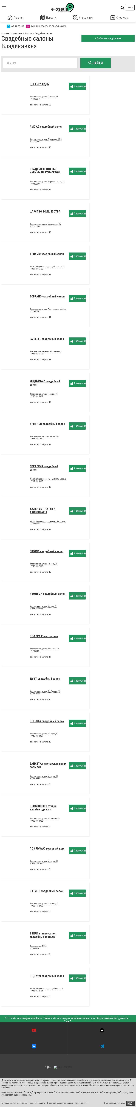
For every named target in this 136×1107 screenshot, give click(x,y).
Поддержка (109, 1103)
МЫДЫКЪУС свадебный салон (45, 383)
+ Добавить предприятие (108, 38)
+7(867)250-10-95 (36, 863)
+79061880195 (35, 99)
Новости (51, 17)
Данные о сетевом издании (14, 1103)
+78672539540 (35, 141)
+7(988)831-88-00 (36, 821)
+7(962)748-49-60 (36, 481)
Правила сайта (82, 1103)
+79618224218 (35, 651)
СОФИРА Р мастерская (44, 636)
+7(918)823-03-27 (36, 736)
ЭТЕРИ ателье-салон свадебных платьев (43, 935)
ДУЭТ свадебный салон (45, 678)
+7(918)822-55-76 (36, 354)
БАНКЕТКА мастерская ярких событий (48, 765)
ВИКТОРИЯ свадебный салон (44, 468)
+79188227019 (35, 948)
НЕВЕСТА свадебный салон (47, 721)
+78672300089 (35, 226)
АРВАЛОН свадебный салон (47, 424)
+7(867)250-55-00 (36, 269)
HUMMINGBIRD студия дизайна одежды (43, 807)
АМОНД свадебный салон (46, 126)
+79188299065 (35, 778)
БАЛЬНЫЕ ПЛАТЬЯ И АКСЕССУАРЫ (42, 510)
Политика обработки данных (60, 1103)
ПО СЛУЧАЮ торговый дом (47, 848)
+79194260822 (35, 311)
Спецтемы (122, 17)
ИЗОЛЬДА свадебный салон (47, 593)
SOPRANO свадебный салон (47, 296)
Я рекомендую (79, 86)
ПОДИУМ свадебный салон (47, 976)
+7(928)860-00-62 (36, 396)
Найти (97, 63)
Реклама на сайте (37, 1103)
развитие (121, 1103)
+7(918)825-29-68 (36, 566)
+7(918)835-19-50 (36, 439)
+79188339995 (35, 184)
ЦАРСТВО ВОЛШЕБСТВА (45, 211)
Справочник (86, 17)
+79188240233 (35, 693)
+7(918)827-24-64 (36, 991)
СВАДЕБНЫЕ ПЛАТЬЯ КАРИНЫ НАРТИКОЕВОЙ (45, 170)
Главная (18, 17)
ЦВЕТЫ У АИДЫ (39, 84)
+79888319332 (35, 524)
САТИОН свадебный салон (46, 891)
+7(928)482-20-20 (36, 906)
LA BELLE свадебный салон (47, 339)
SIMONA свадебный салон (46, 551)
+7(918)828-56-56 (36, 608)
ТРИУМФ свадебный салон (47, 254)
